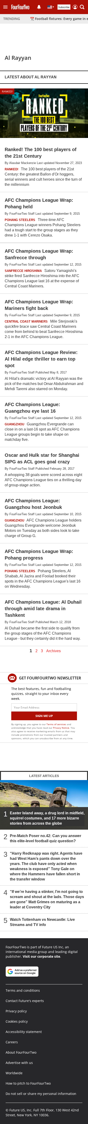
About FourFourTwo (21, 1052)
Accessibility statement (24, 1031)
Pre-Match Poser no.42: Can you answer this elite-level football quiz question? (45, 838)
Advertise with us (19, 1062)
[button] (5, 7)
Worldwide (14, 1073)
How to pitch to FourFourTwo (28, 1083)
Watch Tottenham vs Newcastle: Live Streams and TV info (42, 922)
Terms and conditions (23, 990)
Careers (12, 1042)
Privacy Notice (61, 727)
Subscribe (63, 7)
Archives (53, 651)
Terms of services (56, 724)
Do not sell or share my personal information (41, 1093)
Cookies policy (17, 1021)
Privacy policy (16, 1011)
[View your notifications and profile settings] (39, 7)
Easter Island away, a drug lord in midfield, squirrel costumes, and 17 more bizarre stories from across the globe (47, 818)
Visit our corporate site (41, 956)
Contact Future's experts (25, 1000)
